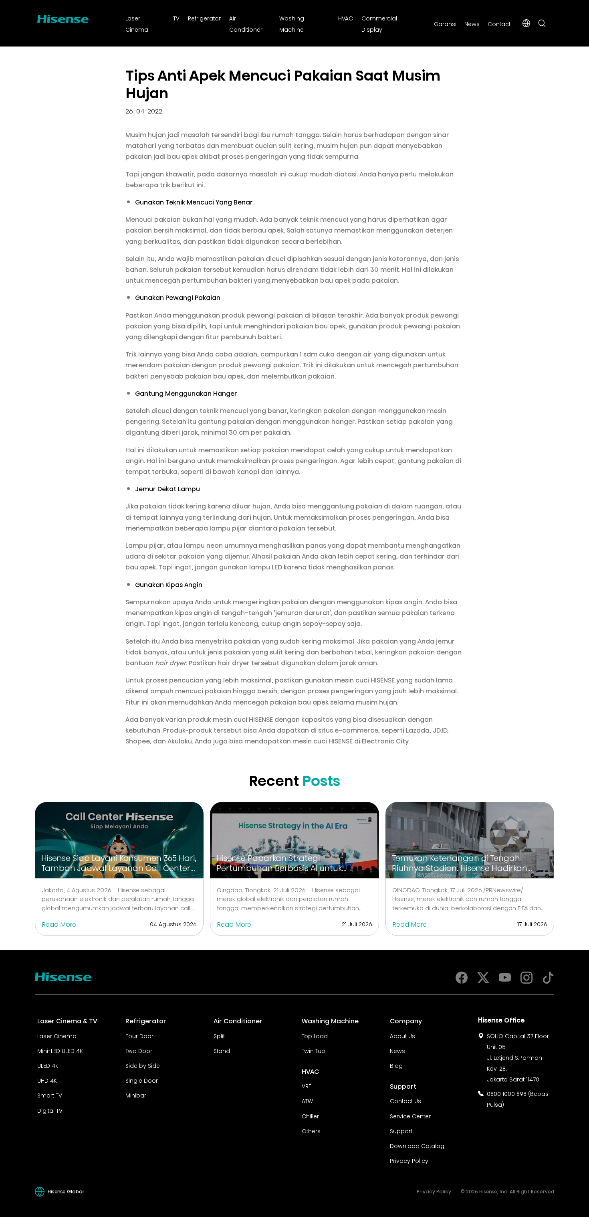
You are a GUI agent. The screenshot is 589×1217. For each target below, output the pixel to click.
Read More (59, 923)
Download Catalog (417, 1145)
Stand (222, 1050)
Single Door (141, 1079)
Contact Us (405, 1100)
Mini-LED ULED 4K (60, 1050)
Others (311, 1130)
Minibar (135, 1094)
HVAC (345, 17)
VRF (306, 1085)
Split (219, 1035)
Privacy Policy (409, 1160)
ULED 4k (47, 1065)
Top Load (315, 1035)
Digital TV (50, 1110)
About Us (402, 1035)
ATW (307, 1100)
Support (401, 1130)
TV (176, 17)
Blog (396, 1065)
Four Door (139, 1035)
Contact (499, 23)
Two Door (138, 1050)
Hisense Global (66, 1191)
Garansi (445, 23)
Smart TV (49, 1094)
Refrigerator (204, 17)
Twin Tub (313, 1050)
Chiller (310, 1115)
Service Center (410, 1115)
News (472, 23)
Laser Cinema (57, 1035)
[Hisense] (63, 17)
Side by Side (142, 1065)
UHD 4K (47, 1079)
